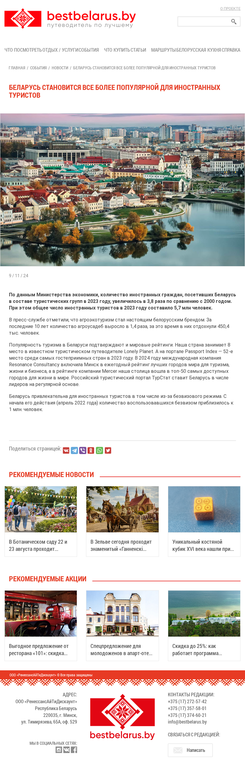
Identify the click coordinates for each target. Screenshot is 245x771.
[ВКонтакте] (66, 450)
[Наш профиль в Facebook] (74, 750)
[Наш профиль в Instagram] (59, 750)
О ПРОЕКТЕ (230, 8)
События (90, 49)
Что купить (117, 49)
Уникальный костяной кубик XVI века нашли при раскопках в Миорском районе (201, 552)
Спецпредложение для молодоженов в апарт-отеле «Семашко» (122, 653)
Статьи (139, 49)
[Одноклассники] (91, 450)
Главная (17, 67)
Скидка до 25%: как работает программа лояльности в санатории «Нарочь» (199, 656)
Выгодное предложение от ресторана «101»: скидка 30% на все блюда (39, 653)
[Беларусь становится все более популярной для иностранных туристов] (122, 113)
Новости (60, 67)
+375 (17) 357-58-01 (187, 708)
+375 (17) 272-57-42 (187, 701)
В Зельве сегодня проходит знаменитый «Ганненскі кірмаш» (121, 549)
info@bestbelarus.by (187, 721)
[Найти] (234, 21)
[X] (107, 450)
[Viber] (82, 450)
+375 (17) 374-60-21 (187, 715)
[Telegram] (74, 450)
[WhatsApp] (99, 450)
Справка (231, 49)
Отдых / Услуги (60, 49)
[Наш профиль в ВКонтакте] (66, 750)
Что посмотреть (23, 49)
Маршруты (163, 49)
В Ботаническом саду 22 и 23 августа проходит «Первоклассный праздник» (40, 549)
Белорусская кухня (198, 49)
